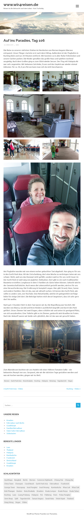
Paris (55, 495)
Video (24, 502)
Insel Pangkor (32, 487)
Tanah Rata (49, 498)
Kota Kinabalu (28, 381)
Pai (41, 495)
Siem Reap (8, 498)
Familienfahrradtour (14, 428)
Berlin (25, 480)
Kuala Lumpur (50, 491)
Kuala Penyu (63, 491)
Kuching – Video (73, 389)
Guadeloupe (11, 425)
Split (16, 498)
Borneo (6, 381)
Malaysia (45, 381)
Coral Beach (29, 483)
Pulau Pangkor (64, 495)
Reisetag (53, 381)
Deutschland (11, 460)
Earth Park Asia (16, 381)
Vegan (70, 381)
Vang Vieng (8, 502)
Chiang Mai (58, 480)
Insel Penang (44, 487)
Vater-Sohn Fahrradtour (16, 431)
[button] (22, 81)
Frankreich (11, 458)
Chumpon (19, 483)
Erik (17, 45)
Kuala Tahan (74, 491)
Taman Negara (37, 498)
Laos (8, 447)
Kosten (19, 491)
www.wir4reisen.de (21, 4)
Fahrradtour (54, 483)
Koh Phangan (9, 491)
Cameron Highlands (44, 480)
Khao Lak (66, 487)
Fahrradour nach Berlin (15, 423)
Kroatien (10, 420)
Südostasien (11, 433)
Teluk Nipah (60, 498)
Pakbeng (48, 495)
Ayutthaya (8, 480)
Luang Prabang (24, 495)
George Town (9, 487)
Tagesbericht (61, 381)
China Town (8, 483)
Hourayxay (21, 487)
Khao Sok (75, 487)
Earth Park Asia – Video (14, 389)
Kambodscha (11, 455)
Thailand (10, 450)
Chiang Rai (69, 480)
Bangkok (17, 480)
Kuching (37, 381)
